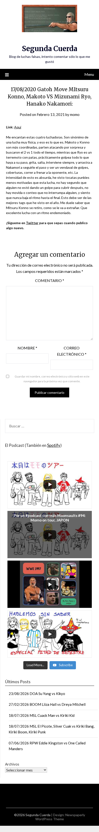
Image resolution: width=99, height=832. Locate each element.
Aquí (17, 127)
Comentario (49, 280)
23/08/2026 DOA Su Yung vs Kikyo (37, 693)
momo (75, 114)
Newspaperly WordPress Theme (60, 817)
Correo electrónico (72, 351)
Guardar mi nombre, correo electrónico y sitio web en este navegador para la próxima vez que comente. (52, 379)
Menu (89, 74)
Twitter (32, 223)
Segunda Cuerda (49, 48)
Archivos (12, 764)
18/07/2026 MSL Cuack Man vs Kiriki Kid (41, 715)
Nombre (27, 348)
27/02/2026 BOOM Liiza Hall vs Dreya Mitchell (47, 704)
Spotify (53, 445)
